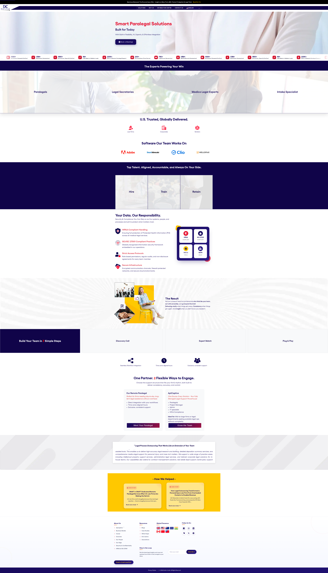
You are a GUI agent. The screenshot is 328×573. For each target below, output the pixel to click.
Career (118, 534)
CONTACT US (179, 7)
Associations (145, 539)
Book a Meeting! (126, 42)
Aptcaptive (120, 528)
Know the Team (185, 425)
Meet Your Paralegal (143, 425)
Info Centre (145, 536)
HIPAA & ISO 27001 (121, 548)
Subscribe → (191, 551)
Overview (119, 536)
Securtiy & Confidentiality (124, 545)
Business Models (121, 531)
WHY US (151, 7)
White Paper (145, 534)
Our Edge (119, 542)
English (191, 7)
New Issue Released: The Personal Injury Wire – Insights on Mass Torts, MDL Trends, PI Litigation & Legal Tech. (164, 2)
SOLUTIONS (141, 7)
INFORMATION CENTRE (164, 7)
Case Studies (145, 531)
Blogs (143, 528)
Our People (119, 539)
